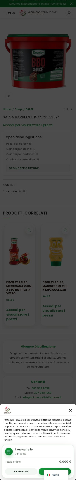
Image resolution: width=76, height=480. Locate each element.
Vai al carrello (21, 471)
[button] (70, 410)
